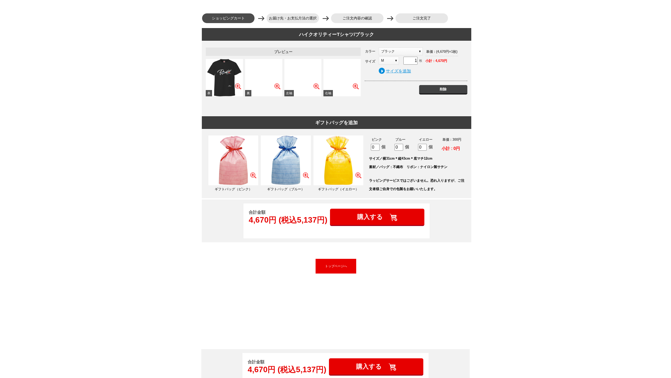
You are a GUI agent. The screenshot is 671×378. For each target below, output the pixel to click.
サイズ (370, 61)
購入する (371, 216)
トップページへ (336, 266)
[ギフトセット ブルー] (286, 160)
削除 (443, 89)
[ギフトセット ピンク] (233, 160)
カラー (370, 51)
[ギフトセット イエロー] (338, 160)
